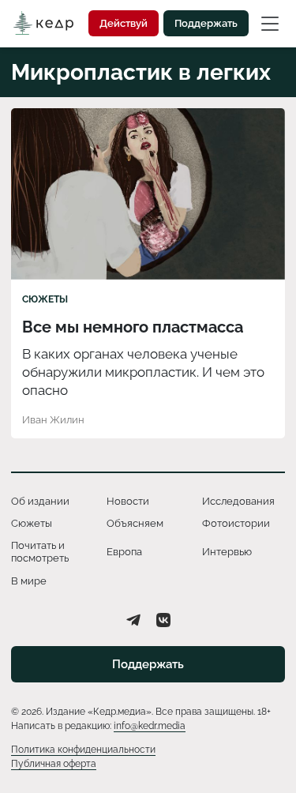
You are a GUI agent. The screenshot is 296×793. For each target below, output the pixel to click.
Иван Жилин (53, 420)
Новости (128, 501)
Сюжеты (45, 299)
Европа (124, 552)
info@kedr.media (149, 725)
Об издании (40, 501)
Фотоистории (236, 523)
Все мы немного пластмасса (132, 327)
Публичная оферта (53, 763)
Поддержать (206, 23)
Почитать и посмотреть (40, 551)
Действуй (123, 23)
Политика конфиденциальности (83, 749)
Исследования (238, 501)
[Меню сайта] (270, 23)
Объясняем (135, 523)
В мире (29, 581)
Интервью (227, 552)
